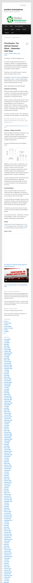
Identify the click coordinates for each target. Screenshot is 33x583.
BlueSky (18, 29)
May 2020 (6, 444)
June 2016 (6, 505)
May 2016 (6, 506)
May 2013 (6, 563)
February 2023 (7, 396)
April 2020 (6, 446)
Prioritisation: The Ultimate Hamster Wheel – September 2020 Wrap (12, 47)
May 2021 (6, 427)
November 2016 (8, 499)
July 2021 (6, 423)
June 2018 (6, 473)
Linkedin (24, 29)
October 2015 (7, 518)
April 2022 (6, 410)
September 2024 (8, 368)
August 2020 (7, 441)
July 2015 (6, 522)
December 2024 (8, 365)
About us (6, 29)
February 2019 (7, 465)
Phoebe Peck (13, 77)
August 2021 (7, 422)
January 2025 (7, 363)
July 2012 (6, 579)
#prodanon (9, 122)
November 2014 (8, 536)
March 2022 (7, 411)
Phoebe (12, 224)
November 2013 (8, 553)
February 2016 (7, 511)
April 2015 (6, 527)
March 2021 (7, 430)
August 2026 (7, 339)
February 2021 (7, 432)
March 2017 (7, 492)
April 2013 (6, 565)
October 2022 (7, 401)
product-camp (7, 323)
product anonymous (13, 9)
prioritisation (24, 285)
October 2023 (7, 384)
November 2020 (8, 436)
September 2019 (8, 454)
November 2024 (8, 367)
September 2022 (8, 403)
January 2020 (7, 449)
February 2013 (7, 568)
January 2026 (7, 349)
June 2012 (6, 580)
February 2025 (7, 361)
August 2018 (7, 470)
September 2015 (8, 520)
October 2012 (7, 574)
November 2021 (8, 417)
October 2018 (7, 468)
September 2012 (8, 575)
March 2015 (7, 529)
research (6, 324)
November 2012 (8, 572)
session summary (13, 285)
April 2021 (6, 429)
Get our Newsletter (19, 26)
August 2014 (7, 541)
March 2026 (7, 348)
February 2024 (7, 379)
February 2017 (7, 494)
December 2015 (8, 515)
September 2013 (8, 556)
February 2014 (7, 549)
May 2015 (6, 525)
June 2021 (6, 425)
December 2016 (8, 498)
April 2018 (6, 477)
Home (6, 26)
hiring (25, 228)
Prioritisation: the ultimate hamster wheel (14, 264)
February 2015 (7, 530)
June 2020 (6, 442)
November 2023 (8, 382)
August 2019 (7, 456)
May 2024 (6, 373)
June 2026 (6, 342)
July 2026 (6, 341)
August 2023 (7, 385)
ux (4, 333)
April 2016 (6, 508)
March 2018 (7, 479)
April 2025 (6, 358)
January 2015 (7, 532)
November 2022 (8, 399)
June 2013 (6, 561)
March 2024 (7, 377)
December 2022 (8, 398)
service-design (7, 326)
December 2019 (8, 451)
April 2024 (6, 375)
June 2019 (6, 460)
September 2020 (8, 439)
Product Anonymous (9, 266)
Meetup (12, 29)
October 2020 (7, 437)
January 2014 (7, 551)
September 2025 (8, 353)
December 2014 (8, 534)
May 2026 (6, 344)
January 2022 (7, 415)
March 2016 (7, 510)
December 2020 (8, 434)
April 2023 (6, 392)
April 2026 (6, 346)
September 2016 (8, 501)
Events (11, 26)
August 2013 (7, 558)
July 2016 (6, 503)
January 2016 (7, 513)
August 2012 (7, 577)
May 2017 (6, 489)
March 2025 (7, 360)
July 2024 (6, 370)
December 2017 (8, 482)
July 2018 (6, 472)
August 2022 (7, 405)
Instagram (7, 32)
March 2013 (7, 567)
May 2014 (6, 544)
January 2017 (7, 496)
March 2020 (7, 448)
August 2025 (7, 354)
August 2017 (7, 486)
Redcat (19, 77)
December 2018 (8, 467)
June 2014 (6, 542)
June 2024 (6, 372)
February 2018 (7, 480)
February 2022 (7, 413)
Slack (12, 32)
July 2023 (6, 387)
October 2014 (7, 537)
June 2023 (6, 389)
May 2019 (6, 461)
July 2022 (6, 406)
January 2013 (7, 570)
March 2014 (7, 548)
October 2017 (7, 484)
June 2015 (6, 523)
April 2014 (6, 546)
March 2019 (7, 463)
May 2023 (6, 391)
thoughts (6, 331)
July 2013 (6, 560)
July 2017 (6, 487)
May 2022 (6, 408)
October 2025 (7, 351)
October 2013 (7, 555)
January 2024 (7, 380)
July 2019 (6, 458)
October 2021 (7, 418)
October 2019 (7, 453)
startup (6, 329)
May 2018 (6, 475)
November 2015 (8, 517)
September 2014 (8, 539)
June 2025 (6, 356)
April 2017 (6, 491)
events (5, 321)
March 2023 (7, 394)
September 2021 (8, 420)
